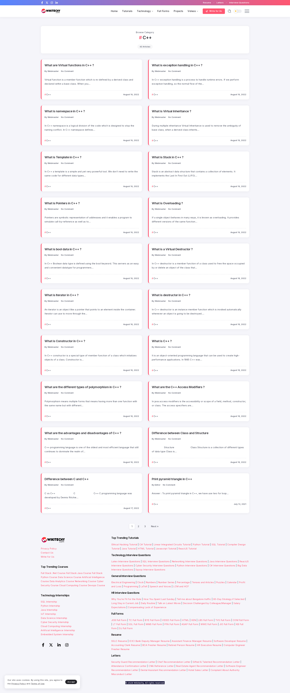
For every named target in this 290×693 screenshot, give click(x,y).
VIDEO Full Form (171, 620)
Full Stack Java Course (78, 573)
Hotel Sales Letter (198, 670)
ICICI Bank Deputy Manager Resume (149, 641)
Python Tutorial (201, 544)
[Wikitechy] (50, 11)
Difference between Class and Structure (180, 433)
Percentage (183, 582)
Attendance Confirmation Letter (129, 666)
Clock (140, 582)
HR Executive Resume (209, 645)
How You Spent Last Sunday (159, 599)
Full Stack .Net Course (53, 573)
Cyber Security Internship (55, 622)
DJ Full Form (126, 628)
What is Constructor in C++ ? (65, 341)
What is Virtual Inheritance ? (171, 111)
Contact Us (47, 552)
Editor (158, 485)
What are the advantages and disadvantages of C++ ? (83, 433)
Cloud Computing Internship (56, 626)
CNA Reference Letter (161, 666)
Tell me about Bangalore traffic (194, 599)
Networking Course (85, 581)
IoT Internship (48, 614)
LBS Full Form (205, 620)
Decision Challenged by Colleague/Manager (207, 603)
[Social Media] (42, 2)
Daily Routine (148, 603)
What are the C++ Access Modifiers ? (178, 387)
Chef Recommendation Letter (173, 661)
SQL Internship (49, 601)
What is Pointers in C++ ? (62, 203)
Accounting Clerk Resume (125, 645)
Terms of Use (38, 683)
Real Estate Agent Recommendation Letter (200, 666)
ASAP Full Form (190, 624)
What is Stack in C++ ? (168, 157)
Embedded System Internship (57, 634)
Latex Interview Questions (125, 561)
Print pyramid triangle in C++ (172, 479)
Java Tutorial (129, 548)
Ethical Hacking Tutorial (124, 544)
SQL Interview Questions (156, 561)
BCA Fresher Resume (154, 645)
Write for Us (47, 556)
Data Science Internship (54, 618)
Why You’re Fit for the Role (126, 599)
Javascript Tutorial (166, 548)
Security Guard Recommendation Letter (133, 661)
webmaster (53, 71)
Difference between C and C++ (67, 479)
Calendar (232, 582)
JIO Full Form (226, 624)
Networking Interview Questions (189, 561)
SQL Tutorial (218, 544)
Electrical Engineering (123, 582)
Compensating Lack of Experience (147, 607)
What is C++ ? (162, 341)
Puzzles (220, 582)
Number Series (166, 582)
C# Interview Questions (222, 565)
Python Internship (50, 605)
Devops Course (96, 585)
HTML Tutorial (146, 548)
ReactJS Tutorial (187, 548)
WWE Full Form (209, 624)
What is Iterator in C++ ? (62, 295)
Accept (71, 682)
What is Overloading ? (167, 203)
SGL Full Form (136, 624)
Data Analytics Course (62, 581)
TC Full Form (136, 620)
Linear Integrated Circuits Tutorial (172, 544)
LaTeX (144, 586)
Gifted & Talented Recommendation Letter (216, 661)
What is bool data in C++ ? (63, 249)
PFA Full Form (171, 624)
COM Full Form (241, 620)
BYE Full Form (152, 620)
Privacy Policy (48, 548)
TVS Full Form (223, 620)
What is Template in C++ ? (63, 157)
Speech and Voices (160, 586)
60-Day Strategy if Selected (229, 599)
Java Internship (49, 609)
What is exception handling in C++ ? (177, 65)
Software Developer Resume (230, 641)
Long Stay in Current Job (125, 603)
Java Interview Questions (223, 561)
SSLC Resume (119, 641)
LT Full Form (119, 624)
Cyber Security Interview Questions (155, 565)
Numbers (151, 582)
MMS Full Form (154, 624)
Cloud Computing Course (73, 585)
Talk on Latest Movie (169, 603)
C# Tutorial (145, 544)
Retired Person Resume (181, 645)
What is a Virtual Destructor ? (172, 249)
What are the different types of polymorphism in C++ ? (83, 387)
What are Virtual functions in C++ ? (69, 65)
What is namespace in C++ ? (65, 111)
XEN (193, 620)
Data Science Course (69, 577)
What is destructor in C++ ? (171, 295)
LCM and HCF (181, 586)
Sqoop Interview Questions (150, 569)
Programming (131, 586)
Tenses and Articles (203, 582)
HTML (185, 620)
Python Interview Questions (192, 565)
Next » (155, 526)
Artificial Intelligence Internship (58, 630)
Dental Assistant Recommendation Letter (163, 670)
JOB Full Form (119, 620)
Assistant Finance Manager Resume (192, 641)
